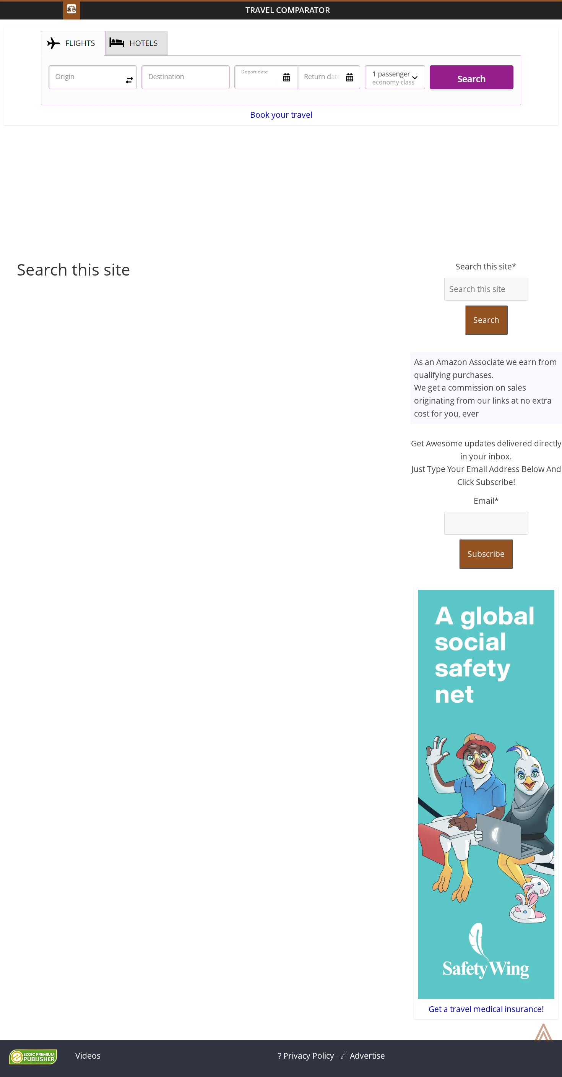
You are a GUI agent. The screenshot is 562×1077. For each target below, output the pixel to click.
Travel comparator (287, 10)
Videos (88, 1055)
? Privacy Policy (306, 1055)
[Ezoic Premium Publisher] (33, 1061)
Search (486, 320)
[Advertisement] (281, 199)
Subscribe (486, 553)
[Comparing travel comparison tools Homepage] (71, 10)
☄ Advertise (363, 1055)
